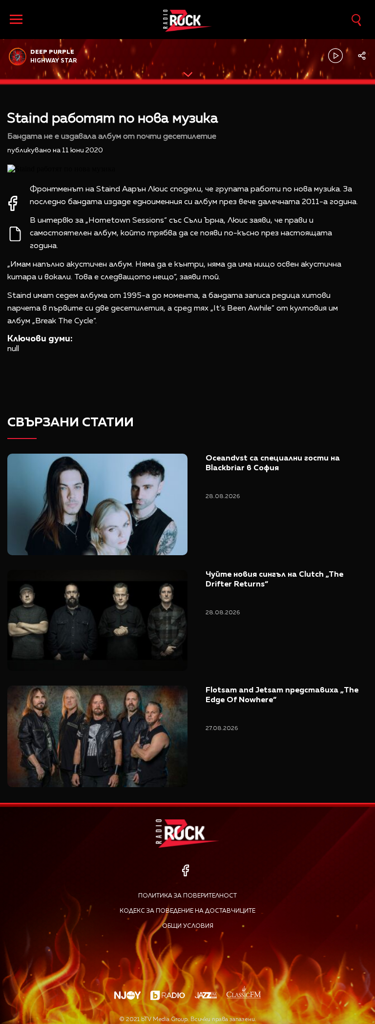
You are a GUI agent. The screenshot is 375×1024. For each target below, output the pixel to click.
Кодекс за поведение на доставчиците (187, 911)
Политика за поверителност (187, 896)
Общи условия (187, 926)
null (13, 349)
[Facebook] (185, 870)
